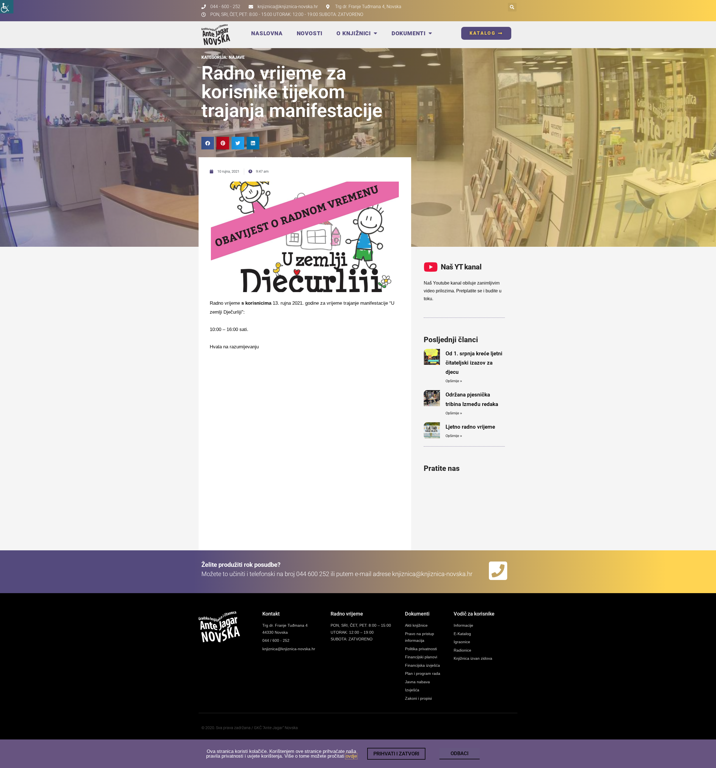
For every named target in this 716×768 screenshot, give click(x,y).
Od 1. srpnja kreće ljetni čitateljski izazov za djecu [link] (474, 362)
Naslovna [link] (266, 33)
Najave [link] (236, 57)
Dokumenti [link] (409, 33)
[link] (6, 6)
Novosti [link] (310, 33)
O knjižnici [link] (353, 33)
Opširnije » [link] (454, 381)
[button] (512, 7)
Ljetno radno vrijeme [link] (470, 427)
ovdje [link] (351, 756)
